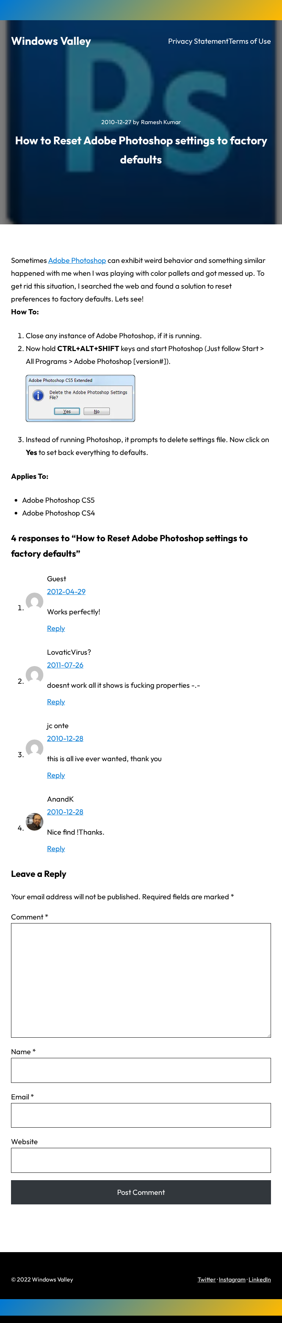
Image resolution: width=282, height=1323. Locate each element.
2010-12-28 (65, 738)
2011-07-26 (65, 664)
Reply (56, 628)
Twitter (207, 1279)
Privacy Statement (198, 41)
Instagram (232, 1279)
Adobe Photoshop (77, 260)
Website (24, 1141)
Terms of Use (249, 41)
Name (23, 1051)
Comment (29, 916)
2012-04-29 (66, 591)
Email (22, 1096)
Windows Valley (51, 41)
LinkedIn (260, 1279)
